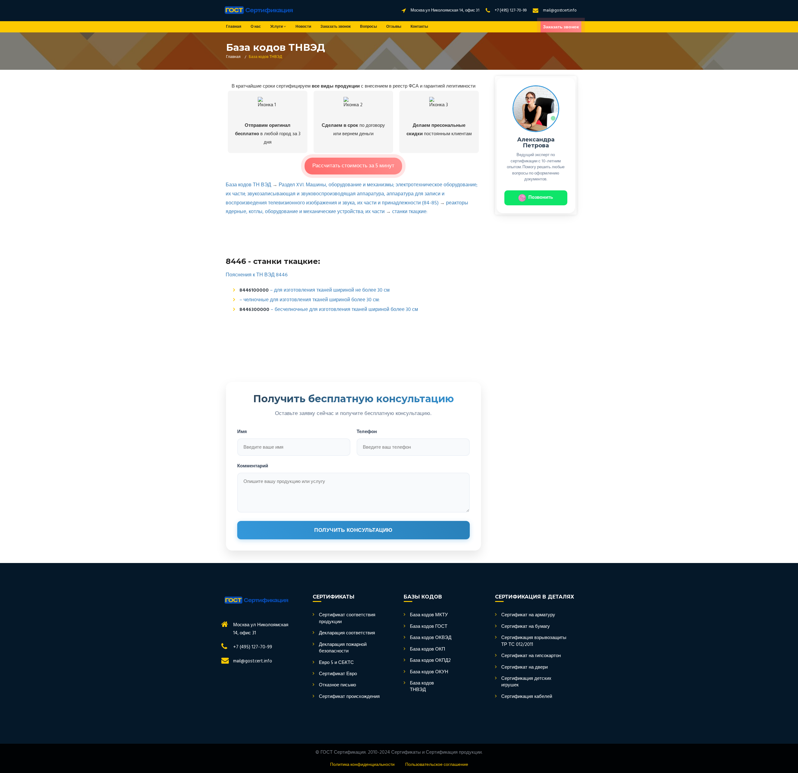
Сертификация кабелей (526, 697)
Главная (233, 27)
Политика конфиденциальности (362, 764)
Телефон (367, 431)
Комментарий (252, 465)
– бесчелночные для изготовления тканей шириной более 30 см (344, 310)
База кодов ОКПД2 (430, 660)
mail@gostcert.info (560, 10)
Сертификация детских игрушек (526, 682)
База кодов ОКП (427, 649)
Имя (242, 431)
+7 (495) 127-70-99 (510, 10)
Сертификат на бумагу (525, 626)
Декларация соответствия (347, 633)
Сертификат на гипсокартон (531, 656)
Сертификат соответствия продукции (347, 618)
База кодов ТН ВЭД (248, 185)
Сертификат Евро (338, 674)
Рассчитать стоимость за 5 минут (353, 166)
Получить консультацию (353, 530)
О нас (256, 27)
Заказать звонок (335, 27)
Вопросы (368, 27)
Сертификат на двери (524, 667)
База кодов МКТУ (429, 615)
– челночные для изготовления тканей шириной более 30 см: (309, 300)
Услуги (277, 27)
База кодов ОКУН (429, 672)
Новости (303, 27)
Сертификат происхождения (349, 697)
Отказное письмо (337, 685)
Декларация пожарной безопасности (343, 648)
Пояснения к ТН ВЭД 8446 (257, 275)
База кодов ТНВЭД (422, 687)
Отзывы (393, 27)
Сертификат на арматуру (528, 615)
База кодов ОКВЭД (430, 638)
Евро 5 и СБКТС (336, 663)
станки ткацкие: (409, 212)
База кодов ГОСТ (428, 626)
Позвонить (540, 197)
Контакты (419, 27)
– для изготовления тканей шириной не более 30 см (330, 290)
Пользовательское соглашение (436, 764)
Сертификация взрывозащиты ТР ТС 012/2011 (533, 641)
